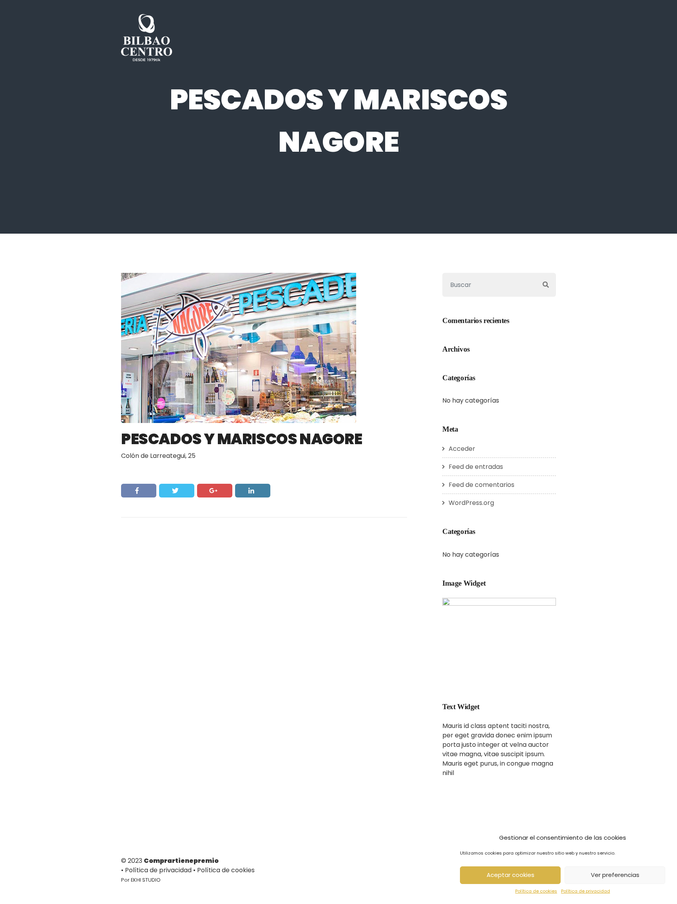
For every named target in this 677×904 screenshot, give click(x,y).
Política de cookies (536, 891)
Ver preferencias (615, 875)
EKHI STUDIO (146, 880)
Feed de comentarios (481, 484)
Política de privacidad (585, 891)
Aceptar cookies (510, 875)
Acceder (462, 448)
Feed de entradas (476, 466)
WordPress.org (471, 502)
